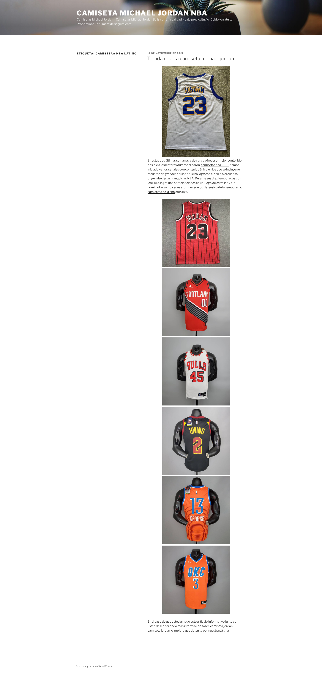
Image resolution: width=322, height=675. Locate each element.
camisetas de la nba (161, 192)
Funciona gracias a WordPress (94, 666)
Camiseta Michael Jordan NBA (142, 13)
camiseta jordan (221, 626)
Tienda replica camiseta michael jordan (190, 58)
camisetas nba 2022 (215, 165)
